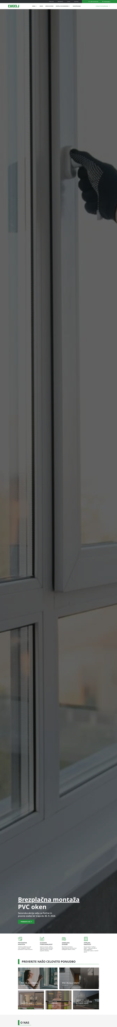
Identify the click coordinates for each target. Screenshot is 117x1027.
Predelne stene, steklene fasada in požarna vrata (84, 1001)
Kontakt (76, 1)
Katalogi (51, 1)
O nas (68, 1)
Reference (60, 1)
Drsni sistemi (49, 6)
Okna (33, 6)
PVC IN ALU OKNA (29, 983)
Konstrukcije (77, 6)
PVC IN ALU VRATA (71, 983)
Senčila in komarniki (62, 6)
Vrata (41, 6)
